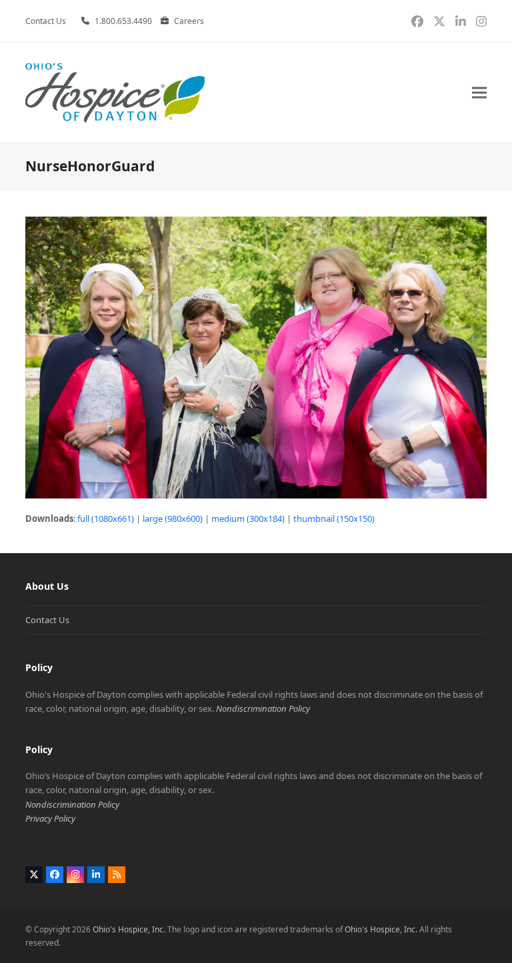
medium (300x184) (248, 518)
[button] (479, 93)
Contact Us (47, 620)
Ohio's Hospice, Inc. (129, 929)
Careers (189, 21)
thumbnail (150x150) (334, 518)
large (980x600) (173, 518)
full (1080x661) (105, 518)
